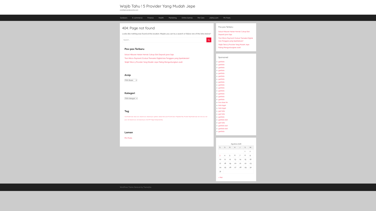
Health (161, 18)
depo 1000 (136, 116)
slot (199, 116)
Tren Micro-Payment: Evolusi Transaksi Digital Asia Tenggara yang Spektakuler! (157, 58)
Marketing (173, 18)
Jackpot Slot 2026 (163, 116)
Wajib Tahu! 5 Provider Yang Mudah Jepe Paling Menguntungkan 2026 (154, 62)
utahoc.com (213, 18)
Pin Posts (226, 18)
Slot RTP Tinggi (150, 119)
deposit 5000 (150, 116)
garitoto (156, 116)
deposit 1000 (143, 116)
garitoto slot (223, 120)
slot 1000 (202, 116)
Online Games (187, 18)
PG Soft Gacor (171, 116)
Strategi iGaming (158, 119)
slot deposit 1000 (132, 119)
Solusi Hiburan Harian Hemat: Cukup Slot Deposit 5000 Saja (149, 55)
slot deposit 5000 (141, 119)
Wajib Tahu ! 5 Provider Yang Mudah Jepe (157, 6)
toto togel (222, 105)
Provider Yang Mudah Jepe (190, 116)
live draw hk (223, 102)
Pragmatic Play (179, 116)
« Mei (220, 177)
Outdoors (123, 18)
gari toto (221, 111)
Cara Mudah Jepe (129, 116)
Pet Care (201, 18)
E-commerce (137, 18)
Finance (150, 18)
